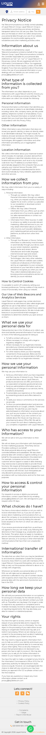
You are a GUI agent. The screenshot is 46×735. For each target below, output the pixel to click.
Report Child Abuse (23, 715)
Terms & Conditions (36, 732)
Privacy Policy (23, 701)
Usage (23, 712)
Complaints (23, 710)
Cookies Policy (23, 703)
